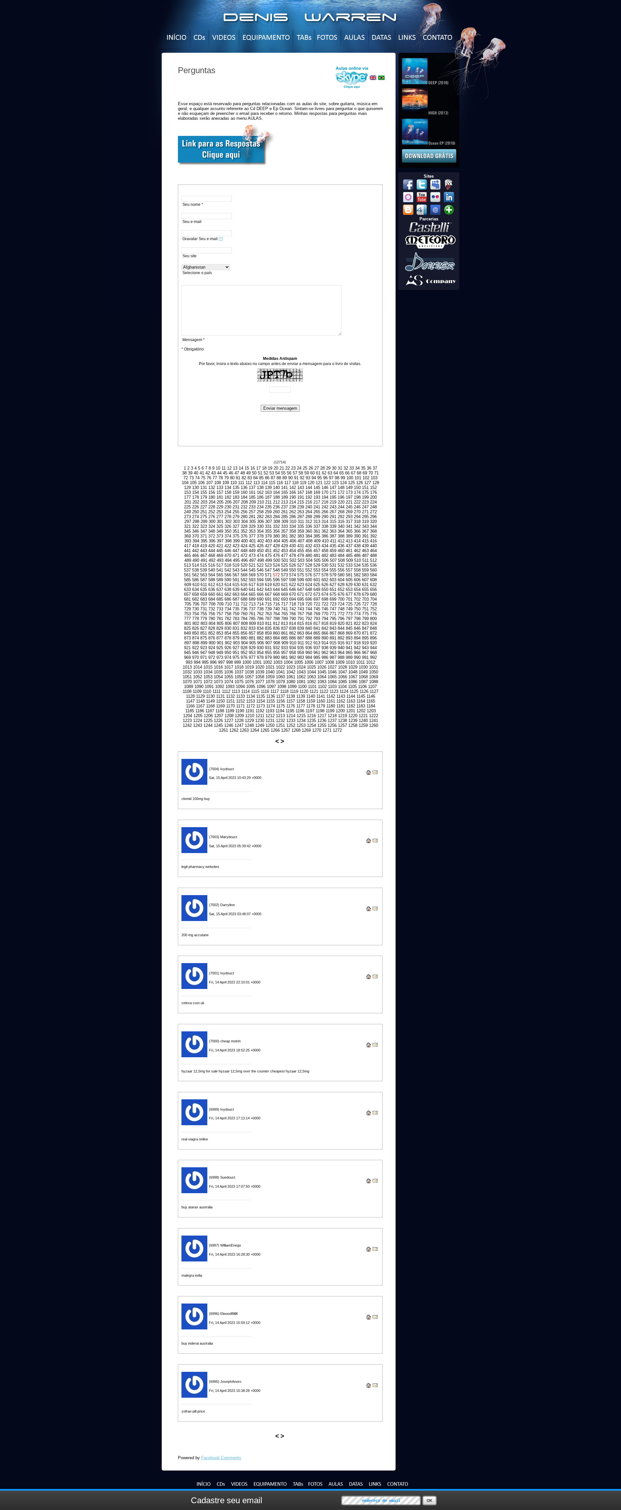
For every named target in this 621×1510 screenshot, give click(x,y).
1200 (340, 710)
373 (219, 536)
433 (316, 545)
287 (300, 516)
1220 (352, 715)
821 (349, 623)
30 (334, 468)
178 (195, 497)
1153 (250, 701)
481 (316, 555)
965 (349, 652)
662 (227, 594)
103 (374, 477)
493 (220, 560)
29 (328, 468)
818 (324, 623)
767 (300, 613)
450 (260, 550)
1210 (249, 715)
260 (276, 511)
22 (287, 468)
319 (365, 521)
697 (316, 599)
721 (316, 604)
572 (277, 574)
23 (293, 468)
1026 (321, 667)
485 (349, 555)
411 (333, 540)
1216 (311, 715)
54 (277, 473)
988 (341, 657)
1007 (319, 662)
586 (195, 579)
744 (308, 608)
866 (324, 633)
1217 (321, 715)
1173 (260, 706)
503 (301, 560)
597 (284, 579)
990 (357, 657)
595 (268, 579)
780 (211, 618)
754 (195, 613)
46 (231, 473)
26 (311, 468)
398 (228, 540)
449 (252, 550)
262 (292, 511)
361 (316, 531)
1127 (374, 691)
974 (227, 657)
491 (204, 560)
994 (197, 662)
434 (324, 545)
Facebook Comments (221, 1457)
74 (197, 477)
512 (373, 560)
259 (268, 511)
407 (301, 540)
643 (268, 589)
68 (359, 473)
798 (357, 618)
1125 (354, 691)
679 (365, 594)
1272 (337, 730)
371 (203, 536)
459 (333, 550)
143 (300, 487)
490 (195, 560)
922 (195, 647)
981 (284, 657)
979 (268, 657)
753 (187, 613)
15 (247, 468)
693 (284, 599)
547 (268, 570)
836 (276, 628)
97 (331, 477)
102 (366, 477)
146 (324, 487)
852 (211, 633)
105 (193, 482)
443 (203, 550)
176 (373, 492)
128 (375, 482)
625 (316, 584)
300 (212, 521)
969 (187, 657)
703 (365, 599)
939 (333, 647)
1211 (260, 715)
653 (349, 589)
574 (292, 574)
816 (308, 623)
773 (349, 613)
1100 (302, 686)
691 (268, 599)
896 (373, 638)
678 (357, 594)
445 (219, 550)
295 (365, 516)
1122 (324, 691)
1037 (239, 672)
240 (308, 507)
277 (219, 516)
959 (300, 652)
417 (187, 545)
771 (333, 613)
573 (284, 574)
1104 (342, 686)
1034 (207, 672)
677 (349, 594)
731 (203, 608)
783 (236, 618)
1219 (342, 715)
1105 (352, 686)
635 (203, 589)
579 (333, 574)
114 (264, 482)
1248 (249, 725)
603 (333, 579)
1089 (188, 686)
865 (316, 633)
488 (373, 555)
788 (276, 618)
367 (365, 531)
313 (316, 521)
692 (276, 599)
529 (316, 565)
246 (357, 507)
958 (292, 652)
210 (260, 502)
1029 (352, 667)
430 (292, 545)
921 (187, 647)
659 (203, 594)
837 (284, 628)
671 (300, 594)
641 (252, 589)
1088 (373, 681)
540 (211, 570)
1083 (321, 681)
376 (244, 536)
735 (236, 608)
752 (373, 608)
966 (357, 652)
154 (195, 492)
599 (300, 579)
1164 (360, 701)
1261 (223, 730)
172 (341, 492)
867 (333, 633)
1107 (372, 686)
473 (252, 555)
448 (244, 550)
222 (357, 502)
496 (244, 560)
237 (284, 507)
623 (300, 584)
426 (260, 545)
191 (300, 497)
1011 (360, 662)
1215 (301, 715)
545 (252, 570)
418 (195, 545)
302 (228, 521)
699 (333, 599)
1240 (363, 720)
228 (211, 507)
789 (284, 618)
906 (260, 642)
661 (219, 594)
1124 (344, 691)
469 (219, 555)
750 (357, 608)
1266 (275, 730)
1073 (218, 681)
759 (236, 613)
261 (284, 511)
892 (341, 638)
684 (211, 599)
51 (260, 473)
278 (227, 516)
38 (184, 473)
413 (349, 540)
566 (227, 574)
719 (300, 604)
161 (252, 492)
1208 (229, 715)
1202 (360, 710)
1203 (371, 710)
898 (195, 642)
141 (284, 487)
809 (252, 623)
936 (308, 647)
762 (260, 613)
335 (300, 526)
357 (284, 531)
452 (276, 550)
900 (212, 642)
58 (301, 473)
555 (333, 570)
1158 (300, 701)
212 (276, 502)
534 (357, 565)
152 (373, 487)
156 (211, 492)
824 (373, 623)
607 (365, 579)
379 (268, 536)
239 (300, 507)
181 (219, 497)
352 (244, 531)
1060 (280, 676)
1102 (322, 686)
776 (373, 613)
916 (341, 642)
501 (284, 560)
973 (219, 657)
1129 (200, 696)
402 (260, 540)
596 (276, 579)
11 (224, 468)
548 (276, 570)
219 (333, 502)
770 (324, 613)
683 (203, 599)
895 (365, 638)
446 (227, 550)
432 (308, 545)
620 (276, 584)
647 (300, 589)
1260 (373, 725)
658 (195, 594)
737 (252, 608)
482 (324, 555)
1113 (236, 691)
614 (227, 584)
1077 (259, 681)
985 (316, 657)
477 (284, 555)
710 (228, 604)
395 (204, 540)
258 (260, 511)
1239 (352, 720)
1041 (280, 672)
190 (292, 497)
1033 (197, 672)
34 (357, 468)
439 (365, 545)
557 (349, 570)
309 (284, 521)
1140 (310, 696)
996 (213, 662)
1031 (373, 667)
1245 (218, 725)
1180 (330, 706)
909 (284, 642)
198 (357, 497)
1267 (285, 730)
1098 (281, 686)
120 (311, 482)
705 (187, 604)
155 (203, 492)
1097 (271, 686)
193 (316, 497)
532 (341, 565)
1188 (219, 710)
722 (324, 604)
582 (357, 574)
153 (187, 492)
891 (333, 638)
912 (308, 642)
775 (365, 613)
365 (349, 531)
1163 (350, 701)
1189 (229, 710)
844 (341, 628)
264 (308, 511)
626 (324, 584)
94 (313, 477)
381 (284, 536)
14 (241, 468)
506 (325, 560)
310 (292, 521)
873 (187, 638)
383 (300, 536)
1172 (250, 706)
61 (318, 473)
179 (203, 497)
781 (219, 618)
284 (276, 516)
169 (316, 492)
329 (252, 526)
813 (284, 623)
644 (276, 589)
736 (244, 608)
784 (244, 618)
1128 (190, 696)
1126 (364, 691)
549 (284, 570)
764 (276, 613)
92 (302, 477)
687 (236, 599)
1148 (200, 701)
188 (276, 497)
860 (276, 633)
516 (211, 565)
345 (187, 531)
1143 (340, 696)
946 (195, 652)
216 (308, 502)
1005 (298, 662)
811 (268, 623)
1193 (270, 710)
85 (261, 477)
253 (219, 511)
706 (195, 604)
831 (236, 628)
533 (349, 565)
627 (333, 584)
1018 (239, 667)
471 (236, 555)
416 (373, 540)
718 (292, 604)
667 (268, 594)
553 (316, 570)
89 (284, 477)
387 (333, 536)
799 (365, 618)
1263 (244, 730)
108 (217, 482)
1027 (332, 667)
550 (292, 570)
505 (317, 560)
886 (292, 638)
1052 (197, 676)
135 (236, 487)
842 (324, 628)
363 (333, 531)
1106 (362, 686)
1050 (373, 672)
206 (228, 502)
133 (219, 487)
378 (260, 536)
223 (365, 502)
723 (333, 604)
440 (373, 545)
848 (373, 628)
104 (185, 482)
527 (300, 565)
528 (308, 565)
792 (308, 618)
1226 (218, 720)
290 (324, 516)
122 (327, 482)
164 (276, 492)
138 (260, 487)
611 (204, 584)
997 (221, 662)
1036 (228, 672)
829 (219, 628)
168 (308, 492)
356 (276, 531)
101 (357, 477)
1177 (300, 706)
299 (204, 521)
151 (365, 487)
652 (341, 589)
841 (316, 628)
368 (373, 531)
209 (252, 502)
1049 (363, 672)
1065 (332, 676)
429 (284, 545)
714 (260, 604)
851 (203, 633)
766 (292, 613)
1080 (290, 681)
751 (365, 608)
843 (333, 628)
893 (349, 638)
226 (195, 507)
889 (316, 638)
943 (365, 647)
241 (316, 507)
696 (308, 599)
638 (227, 589)
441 (187, 550)
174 (357, 492)
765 (284, 613)
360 (308, 531)
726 (357, 604)
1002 (267, 662)
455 (300, 550)
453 (284, 550)
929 (252, 647)
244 (341, 507)
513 (187, 565)
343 (365, 526)
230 (227, 507)
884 (276, 638)
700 (341, 599)
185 (252, 497)
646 (292, 589)
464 (373, 550)
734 (227, 608)
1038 (249, 672)
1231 (270, 720)
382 (292, 536)
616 (244, 584)
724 (341, 604)
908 (276, 642)
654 (357, 589)
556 (341, 570)
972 (211, 657)
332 (276, 526)
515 (203, 565)
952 (244, 652)
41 (202, 473)
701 (349, 599)
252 (211, 511)
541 (219, 570)
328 (244, 526)
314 (324, 521)
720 (308, 604)
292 (341, 516)
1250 (270, 725)
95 (319, 477)
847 (365, 628)
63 (330, 473)
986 (324, 657)
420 (211, 545)
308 (276, 521)
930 (260, 647)
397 (220, 540)
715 (268, 604)
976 (244, 657)
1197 (310, 710)
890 (324, 638)
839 (300, 628)
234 (260, 507)
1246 (228, 725)
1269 (306, 730)
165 (284, 492)
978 (260, 657)
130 (195, 487)
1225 (207, 720)
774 (357, 613)
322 (195, 526)
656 (373, 589)
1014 (197, 667)
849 (187, 633)
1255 (321, 725)
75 (203, 477)
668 (276, 594)
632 (373, 584)
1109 (197, 691)
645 (284, 589)
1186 (199, 710)
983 (300, 657)
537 (187, 570)
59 (306, 473)
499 (268, 560)
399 (236, 540)
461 (349, 550)
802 (195, 623)
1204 (187, 715)
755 (203, 613)
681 (187, 599)
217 (316, 502)
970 (195, 657)
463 (365, 550)
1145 (360, 696)
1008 (329, 662)
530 (324, 565)
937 (316, 647)
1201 (350, 710)
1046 (332, 672)
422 (227, 545)
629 (349, 584)
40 (196, 473)
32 (345, 468)
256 (244, 511)
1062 (301, 676)
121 (319, 482)
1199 (330, 710)
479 (300, 555)
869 (349, 633)
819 (333, 623)
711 (236, 604)
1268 (295, 730)
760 (244, 613)
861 (284, 633)
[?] (221, 239)
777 (187, 618)
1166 (190, 706)
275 (203, 516)
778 (195, 618)
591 (236, 579)
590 (227, 579)
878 (227, 638)
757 (219, 613)
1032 (187, 672)
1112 (226, 691)
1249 (259, 725)
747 (333, 608)
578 (324, 574)
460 (341, 550)
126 (359, 482)
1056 (239, 676)
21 (281, 468)
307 (268, 521)
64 (335, 473)
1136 (270, 696)
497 (252, 560)
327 (236, 526)
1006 (308, 662)
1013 (187, 667)
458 (324, 550)
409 (317, 540)
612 (211, 584)
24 (299, 468)
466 (195, 555)
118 (295, 482)
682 (195, 599)
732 (211, 608)
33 (351, 468)
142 (292, 487)
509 (349, 560)
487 (365, 555)
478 (292, 555)
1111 (216, 691)
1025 (311, 667)
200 (373, 497)
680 (373, 594)
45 (225, 473)
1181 (340, 706)
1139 (300, 696)
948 (211, 652)
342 (357, 526)
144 (308, 487)
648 (308, 589)
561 (187, 574)
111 (241, 482)
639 (236, 589)
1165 (370, 701)
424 (244, 545)
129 (187, 487)
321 (187, 526)
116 (280, 482)
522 (260, 565)
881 (252, 638)
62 (324, 473)
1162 (340, 701)
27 (316, 468)
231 (236, 507)
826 (195, 628)
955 (268, 652)
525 (284, 565)
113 (256, 482)
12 (229, 468)
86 (267, 477)
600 (308, 579)
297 (187, 521)
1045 (321, 672)
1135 (260, 696)
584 (373, 574)
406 (292, 540)
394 (195, 540)
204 (212, 502)
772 (341, 613)
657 (187, 594)
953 (252, 652)
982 (292, 657)
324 (211, 526)
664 (244, 594)
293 (349, 516)
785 (252, 618)
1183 (360, 706)
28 (322, 468)
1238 (342, 720)
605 (349, 579)
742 (292, 608)
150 (357, 487)
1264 (254, 730)
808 (244, 623)
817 (316, 623)
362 (324, 531)
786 (260, 618)
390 (357, 536)
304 (244, 521)
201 (187, 502)
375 (236, 536)
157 (219, 492)
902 (228, 642)
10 (218, 468)
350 (227, 531)
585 (187, 579)
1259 (363, 725)
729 (187, 608)
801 (187, 623)
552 (308, 570)
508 (341, 560)
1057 (249, 676)
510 (357, 560)
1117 (274, 691)
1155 (270, 701)
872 (373, 633)
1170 (230, 706)
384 (308, 536)
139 (268, 487)
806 (228, 623)
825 (187, 628)
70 (370, 473)
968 (373, 652)
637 (219, 589)
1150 (220, 701)
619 (268, 584)
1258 (352, 725)
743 (300, 608)
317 (349, 521)
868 (341, 633)
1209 (239, 715)
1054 (218, 676)
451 (268, 550)
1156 (280, 701)
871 (365, 633)
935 (300, 647)
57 (295, 473)
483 (333, 555)
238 (292, 507)
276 (211, 516)
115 (272, 482)
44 (219, 473)
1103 (332, 686)
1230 (259, 720)
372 (211, 536)
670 (292, 594)
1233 (290, 720)
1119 (294, 691)
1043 (301, 672)
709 (220, 604)
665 (252, 594)
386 (324, 536)
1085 (342, 681)
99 (343, 477)
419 (203, 545)
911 (301, 642)
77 (214, 477)
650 (324, 589)
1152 (240, 701)
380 (276, 536)
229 (219, 507)
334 (292, 526)
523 (268, 565)
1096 (261, 686)
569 (252, 574)
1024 (301, 667)
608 (373, 579)
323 (203, 526)
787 (268, 618)
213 (284, 502)
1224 (197, 720)
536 (373, 565)
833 (252, 628)
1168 (210, 706)
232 (244, 507)
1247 (239, 725)
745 (316, 608)
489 (187, 560)
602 (324, 579)
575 (300, 574)
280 (244, 516)
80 (232, 477)
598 (292, 579)
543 (236, 570)
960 (308, 652)
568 (244, 574)
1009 (339, 662)
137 (252, 487)
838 (292, 628)
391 (365, 536)
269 (349, 511)
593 (252, 579)
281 (252, 516)
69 (365, 473)
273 (187, 516)
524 (276, 565)
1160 (320, 701)
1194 (280, 710)
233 (252, 507)
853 (219, 633)
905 (252, 642)
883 (268, 638)
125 (351, 482)
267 (333, 511)
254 (227, 511)
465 (187, 555)
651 (333, 589)
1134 (250, 696)
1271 (327, 730)
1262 (233, 730)
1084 (332, 681)
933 (284, 647)
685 (219, 599)
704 (373, 599)
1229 (249, 720)
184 (244, 497)
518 (227, 565)
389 (349, 536)
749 (349, 608)
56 (289, 473)
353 (252, 531)
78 (220, 477)
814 (292, 623)
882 (260, 638)
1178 (310, 706)
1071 (197, 681)
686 (227, 599)
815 (300, 623)
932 (276, 647)
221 (349, 502)
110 (233, 482)
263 (300, 511)
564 (211, 574)
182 (227, 497)
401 (252, 540)
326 (227, 526)
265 (316, 511)
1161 (330, 701)
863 (300, 633)
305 (252, 521)
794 (324, 618)
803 (204, 623)
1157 (290, 701)
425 (252, 545)
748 (341, 608)
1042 (290, 672)
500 (276, 560)
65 (341, 473)
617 (252, 584)
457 (316, 550)
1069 (373, 676)
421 (219, 545)
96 (325, 477)
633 (187, 589)
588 (211, 579)
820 (341, 623)
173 (349, 492)
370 (195, 536)
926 (227, 647)
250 (195, 511)
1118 (284, 691)
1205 (197, 715)
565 (219, 574)
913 (316, 642)
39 (190, 473)
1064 (321, 676)
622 (292, 584)
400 (244, 540)
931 (268, 647)
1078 (270, 681)
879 (236, 638)
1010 (350, 662)
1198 (320, 710)
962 (324, 652)
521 (252, 565)
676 (341, 594)
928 (244, 647)
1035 (218, 672)
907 (268, 642)
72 (185, 477)
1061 (290, 676)
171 (333, 492)
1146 (370, 696)
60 (312, 473)
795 (333, 618)
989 (349, 657)
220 (341, 502)
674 (324, 594)
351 (236, 531)
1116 (265, 691)
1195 (290, 710)
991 (365, 657)
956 (276, 652)
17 (258, 468)
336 (308, 526)
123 (335, 482)
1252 (290, 725)
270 (357, 511)
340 (341, 526)
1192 (260, 710)
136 (244, 487)
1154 (260, 701)
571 (268, 574)
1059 (270, 676)
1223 (187, 720)
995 (205, 662)
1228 (239, 720)
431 (300, 545)
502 (292, 560)
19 (270, 468)
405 (284, 540)
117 (287, 482)
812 (276, 623)
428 (276, 545)
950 (227, 652)
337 (316, 526)
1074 (228, 681)
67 (353, 473)
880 (244, 638)
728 (373, 604)
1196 (300, 710)
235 (268, 507)
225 (187, 507)
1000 (246, 662)
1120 (304, 691)
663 (236, 594)
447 (236, 550)
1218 (332, 715)
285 (284, 516)
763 (268, 613)
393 (187, 540)
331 (268, 526)
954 (260, 652)
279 (236, 516)
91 (296, 477)
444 (211, 550)
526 (292, 565)
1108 (187, 691)
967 (365, 652)
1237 (332, 720)
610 (195, 584)
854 (227, 633)
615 (236, 584)
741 (284, 608)
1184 (370, 706)
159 (236, 492)
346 (195, 531)
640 (244, 589)
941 (349, 647)
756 (211, 613)
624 (308, 584)
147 (333, 487)
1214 (290, 715)
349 (219, 531)
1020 (259, 667)
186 (260, 497)
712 (244, 604)
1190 (239, 710)
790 (292, 618)
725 (349, 604)
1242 (187, 725)
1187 (209, 710)
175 (365, 492)
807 (236, 623)
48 (242, 473)
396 (212, 540)
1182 (350, 706)
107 (209, 482)
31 (340, 468)
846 (357, 628)
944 (373, 647)
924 (211, 647)
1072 (207, 681)
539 (203, 570)
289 (316, 516)
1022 (280, 667)
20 (276, 468)
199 (365, 497)
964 (341, 652)
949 (219, 652)
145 (316, 487)
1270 (316, 730)
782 (227, 618)
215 (300, 502)
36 (369, 468)
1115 (255, 691)
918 (357, 642)
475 (268, 555)
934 (292, 647)
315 (333, 521)
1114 (245, 691)
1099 (292, 686)
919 (365, 642)
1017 (228, 667)
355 (268, 531)
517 (219, 565)
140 (276, 487)
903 (236, 642)
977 (252, 657)
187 (268, 497)
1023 (290, 667)
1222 (373, 715)
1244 (207, 725)
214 (292, 502)
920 (373, 642)
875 (203, 638)
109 (225, 482)
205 (220, 502)
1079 (280, 681)
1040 (270, 672)
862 (292, 633)
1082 (311, 681)
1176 (290, 706)
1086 (352, 681)
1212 (270, 715)
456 (308, 550)
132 (211, 487)
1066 (342, 676)
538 (195, 570)
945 (187, 652)
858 (260, 633)
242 (324, 507)
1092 (219, 686)
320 (373, 521)
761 (252, 613)
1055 (228, 676)
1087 (363, 681)
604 (341, 579)
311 (301, 521)
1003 (277, 662)
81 (238, 477)
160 (244, 492)
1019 (249, 667)
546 (260, 570)
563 (203, 574)
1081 (301, 681)
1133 (240, 696)
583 (365, 574)
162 (260, 492)
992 (373, 657)
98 (337, 477)
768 (308, 613)
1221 (363, 715)
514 (195, 565)
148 (341, 487)
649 (316, 589)
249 (187, 511)
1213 (280, 715)
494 (228, 560)
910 (292, 642)
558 (357, 570)
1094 (240, 686)
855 (236, 633)
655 (365, 589)
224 (373, 502)
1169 (220, 706)
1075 (239, 681)
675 (333, 594)
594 (260, 579)
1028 (342, 667)
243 (333, 507)
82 (244, 477)
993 (189, 662)
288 (308, 516)
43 (213, 473)
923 (203, 647)
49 (248, 473)
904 (244, 642)
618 (260, 584)
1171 (240, 706)
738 (260, 608)
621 (284, 584)
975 (236, 657)
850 (195, 633)
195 (333, 497)
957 (284, 652)
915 (333, 642)
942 (357, 647)
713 (252, 604)
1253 (301, 725)
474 (260, 555)
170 (324, 492)
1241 (373, 720)
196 (341, 497)
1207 (218, 715)
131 (203, 487)
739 (268, 608)
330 (260, 526)
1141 (320, 696)
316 (341, 521)
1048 (352, 672)
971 (203, 657)
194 (324, 497)
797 (349, 618)
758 (227, 613)
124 (343, 482)
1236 (321, 720)
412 (341, 540)
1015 (207, 667)
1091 (209, 686)
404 (276, 540)
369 (187, 536)
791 (300, 618)
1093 (229, 686)
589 (219, 579)
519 (236, 565)
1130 (210, 696)
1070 (187, 681)
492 (212, 560)
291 (333, 516)
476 (276, 555)
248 (373, 507)
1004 (288, 662)
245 (349, 507)
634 (195, 589)
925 (219, 647)
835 (268, 628)
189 (284, 497)
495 (236, 560)
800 (373, 618)
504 (309, 560)
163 (268, 492)
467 (203, 555)
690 (260, 599)
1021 (270, 667)
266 (324, 511)
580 (341, 574)
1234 (301, 720)
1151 (230, 701)
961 (316, 652)
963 (333, 652)
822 (357, 623)
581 (349, 574)
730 (195, 608)
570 (260, 574)
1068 (363, 676)
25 (305, 468)
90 (290, 477)
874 (195, 638)
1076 (249, 681)
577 (316, 574)
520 (244, 565)
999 (237, 662)
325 (219, 526)
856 (244, 633)
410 (325, 540)
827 (203, 628)
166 (292, 492)
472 (244, 555)
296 (373, 516)
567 (236, 574)
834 (260, 628)
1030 (363, 667)
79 (226, 477)
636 (211, 589)
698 (324, 599)
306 (260, 521)
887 (300, 638)
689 (252, 599)
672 (308, 594)
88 (279, 477)
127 (367, 482)
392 (373, 536)
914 (324, 642)
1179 (320, 706)
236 (276, 507)
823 (365, 623)
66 (347, 473)
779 (203, 618)
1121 (314, 691)
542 (227, 570)
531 (333, 565)
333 (284, 526)
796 (341, 618)
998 (229, 662)
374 (227, 536)
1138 (290, 696)
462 (357, 550)
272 (373, 511)
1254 (311, 725)
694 (292, 599)
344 (373, 526)
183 (236, 497)
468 (211, 555)
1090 (198, 686)
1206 (208, 715)
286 (292, 516)
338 (324, 526)
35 (363, 468)
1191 (249, 710)
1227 (228, 720)
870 (357, 633)
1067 (352, 676)
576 (308, 574)
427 (268, 545)
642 (260, 589)
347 (203, 531)
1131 (220, 696)
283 (268, 516)
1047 (342, 672)
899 (204, 642)
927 (236, 647)
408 (309, 540)
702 (357, 599)
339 (333, 526)
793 (316, 618)
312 (308, 521)
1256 (332, 725)
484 (341, 555)
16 (252, 468)
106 (201, 482)
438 (357, 545)
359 (300, 531)
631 (365, 584)
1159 (310, 701)
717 (284, 604)
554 (324, 570)
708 (212, 604)
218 (324, 502)
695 (300, 599)
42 (207, 473)
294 (357, 516)
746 (324, 608)
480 (308, 555)
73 (191, 477)
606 (357, 579)
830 (227, 628)
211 (268, 502)
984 (308, 657)
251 (203, 511)
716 (276, 604)
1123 (334, 691)
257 (252, 511)
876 (211, 638)
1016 (218, 667)
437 (349, 545)
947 (203, 652)
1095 (250, 686)
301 (220, 521)
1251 (280, 725)
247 (365, 507)
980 (276, 657)
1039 (259, 672)
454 (292, 550)
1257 (342, 725)
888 (308, 638)
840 (308, 628)
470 (227, 555)
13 (235, 468)
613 (219, 584)
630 (357, 584)
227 (203, 507)
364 (341, 531)
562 (195, 574)
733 (219, 608)
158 (227, 492)
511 (365, 560)
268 (341, 511)
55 (283, 473)
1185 (189, 710)
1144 (350, 696)
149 (349, 487)
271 (365, 511)
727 (365, 604)
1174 (270, 706)
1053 (207, 676)
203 (204, 502)
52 (266, 473)
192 (308, 497)
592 (244, 579)
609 (187, 584)
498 (260, 560)
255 (236, 511)
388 (341, 536)
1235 (311, 720)
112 (248, 482)
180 (211, 497)
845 (349, 628)
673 (316, 594)
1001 (257, 662)
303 (236, 521)
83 (249, 477)
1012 (370, 662)
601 (316, 579)
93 (308, 477)
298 (195, 521)
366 (357, 531)
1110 (207, 691)
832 (244, 628)
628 (341, 584)
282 (260, 516)
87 (273, 477)
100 (349, 477)
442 (195, 550)
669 (284, 594)
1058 (259, 676)
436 (341, 545)
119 (303, 482)
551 (300, 570)
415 (365, 540)
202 (195, 502)
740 (276, 608)
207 (236, 502)
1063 (311, 676)
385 (316, 536)
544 (244, 570)
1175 (280, 706)
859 (268, 633)
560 (373, 570)
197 (349, 497)
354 (260, 531)
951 (236, 652)
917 (349, 642)
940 (341, 647)
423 (236, 545)
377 (252, 536)
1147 (190, 701)
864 (308, 633)
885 (284, 638)
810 (260, 623)
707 (204, 604)
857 (252, 633)
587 (203, 579)
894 (357, 638)
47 (236, 473)
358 (292, 531)
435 (333, 545)
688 (244, 599)
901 (220, 642)
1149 (210, 701)
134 (227, 487)
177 (187, 497)
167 (300, 492)
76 (209, 477)
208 (244, 502)
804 (212, 623)
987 (333, 657)
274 (195, 516)
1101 (312, 686)
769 (316, 613)
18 (264, 468)
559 (365, 570)
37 (375, 468)
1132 (230, 696)
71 (376, 473)
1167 (200, 706)
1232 (280, 720)
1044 (311, 672)
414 (357, 540)
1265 (264, 730)
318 (357, 521)
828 (211, 628)
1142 (330, 696)
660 (211, 594)
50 (254, 473)
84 (255, 477)
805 (220, 623)
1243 (197, 725)
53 (271, 473)
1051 (187, 676)
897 (187, 642)
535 (365, 565)
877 (219, 638)
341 (349, 526)
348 (211, 531)
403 (268, 540)
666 (260, 594)
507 (333, 560)
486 (357, 555)
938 (324, 647)
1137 (280, 696)
